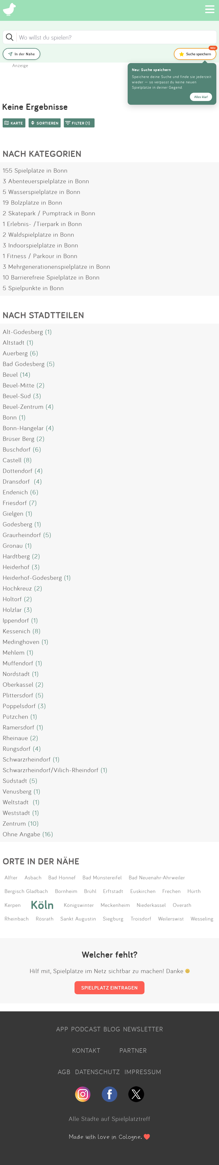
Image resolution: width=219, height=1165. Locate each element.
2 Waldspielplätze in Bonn (38, 234)
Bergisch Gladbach (26, 890)
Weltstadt (17, 802)
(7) (33, 503)
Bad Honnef (62, 877)
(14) (25, 374)
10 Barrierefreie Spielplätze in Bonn (51, 277)
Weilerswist (171, 918)
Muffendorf (18, 663)
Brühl (90, 890)
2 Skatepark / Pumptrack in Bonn (49, 213)
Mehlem (14, 652)
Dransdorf (17, 481)
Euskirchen (143, 890)
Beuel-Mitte (18, 385)
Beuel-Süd (17, 396)
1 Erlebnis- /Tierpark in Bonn (42, 224)
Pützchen (15, 716)
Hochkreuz (17, 588)
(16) (47, 834)
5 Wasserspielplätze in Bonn (41, 192)
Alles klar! (201, 97)
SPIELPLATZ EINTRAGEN (109, 987)
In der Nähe (25, 54)
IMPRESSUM (142, 1071)
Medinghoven (21, 642)
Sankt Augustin (78, 918)
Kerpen (13, 904)
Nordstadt (16, 674)
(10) (33, 823)
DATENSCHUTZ (97, 1071)
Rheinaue (15, 738)
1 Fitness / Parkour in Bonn (40, 256)
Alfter (11, 877)
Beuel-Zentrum (23, 406)
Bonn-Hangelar (23, 428)
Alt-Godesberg (23, 332)
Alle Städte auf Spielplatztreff (109, 1118)
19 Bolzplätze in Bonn (32, 202)
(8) (28, 460)
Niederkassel (151, 904)
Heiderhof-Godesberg (32, 577)
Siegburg (113, 918)
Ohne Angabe (21, 834)
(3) (37, 396)
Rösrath (45, 918)
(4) (50, 406)
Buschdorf (17, 449)
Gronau (13, 545)
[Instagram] (83, 1100)
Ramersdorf (18, 727)
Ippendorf (16, 620)
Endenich (15, 492)
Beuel (10, 374)
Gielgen (13, 513)
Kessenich (16, 631)
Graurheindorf (22, 535)
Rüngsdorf (17, 748)
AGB (64, 1071)
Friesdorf (15, 503)
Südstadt (15, 780)
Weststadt (16, 813)
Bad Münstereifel (102, 877)
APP (62, 1029)
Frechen (171, 890)
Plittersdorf (18, 695)
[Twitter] (136, 1100)
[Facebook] (109, 1100)
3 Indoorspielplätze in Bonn (40, 245)
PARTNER (133, 1050)
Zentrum (14, 823)
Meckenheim (115, 904)
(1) (48, 332)
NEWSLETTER (143, 1029)
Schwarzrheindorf (27, 759)
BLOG (111, 1029)
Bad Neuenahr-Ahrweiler (157, 877)
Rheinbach (17, 918)
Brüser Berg (18, 438)
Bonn (10, 417)
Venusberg (17, 791)
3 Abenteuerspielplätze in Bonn (46, 181)
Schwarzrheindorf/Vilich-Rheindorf (51, 770)
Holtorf (12, 599)
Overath (182, 904)
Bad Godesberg (24, 364)
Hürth (194, 890)
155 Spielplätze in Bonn (35, 170)
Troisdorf (141, 918)
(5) (51, 364)
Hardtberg (16, 556)
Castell (12, 460)
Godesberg (17, 524)
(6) (34, 353)
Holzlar (12, 609)
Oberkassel (18, 684)
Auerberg (15, 353)
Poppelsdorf (19, 706)
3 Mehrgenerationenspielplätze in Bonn (56, 266)
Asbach (33, 877)
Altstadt (14, 342)
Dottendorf (18, 471)
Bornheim (66, 890)
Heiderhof (16, 567)
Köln (42, 904)
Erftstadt (113, 890)
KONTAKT (86, 1050)
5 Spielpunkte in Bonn (33, 288)
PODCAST (86, 1029)
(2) (41, 385)
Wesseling (202, 918)
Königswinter (79, 904)
